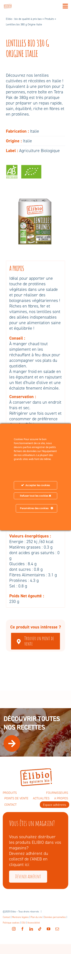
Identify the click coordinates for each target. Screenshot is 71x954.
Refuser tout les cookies (34, 495)
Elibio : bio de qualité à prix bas (24, 19)
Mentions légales (20, 917)
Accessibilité (33, 922)
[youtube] (48, 928)
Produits (49, 19)
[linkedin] (31, 928)
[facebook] (22, 928)
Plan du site (36, 917)
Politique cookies (11, 922)
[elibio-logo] (8, 6)
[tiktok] (39, 928)
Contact (6, 917)
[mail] (57, 928)
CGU (23, 922)
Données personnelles (55, 917)
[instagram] (13, 928)
